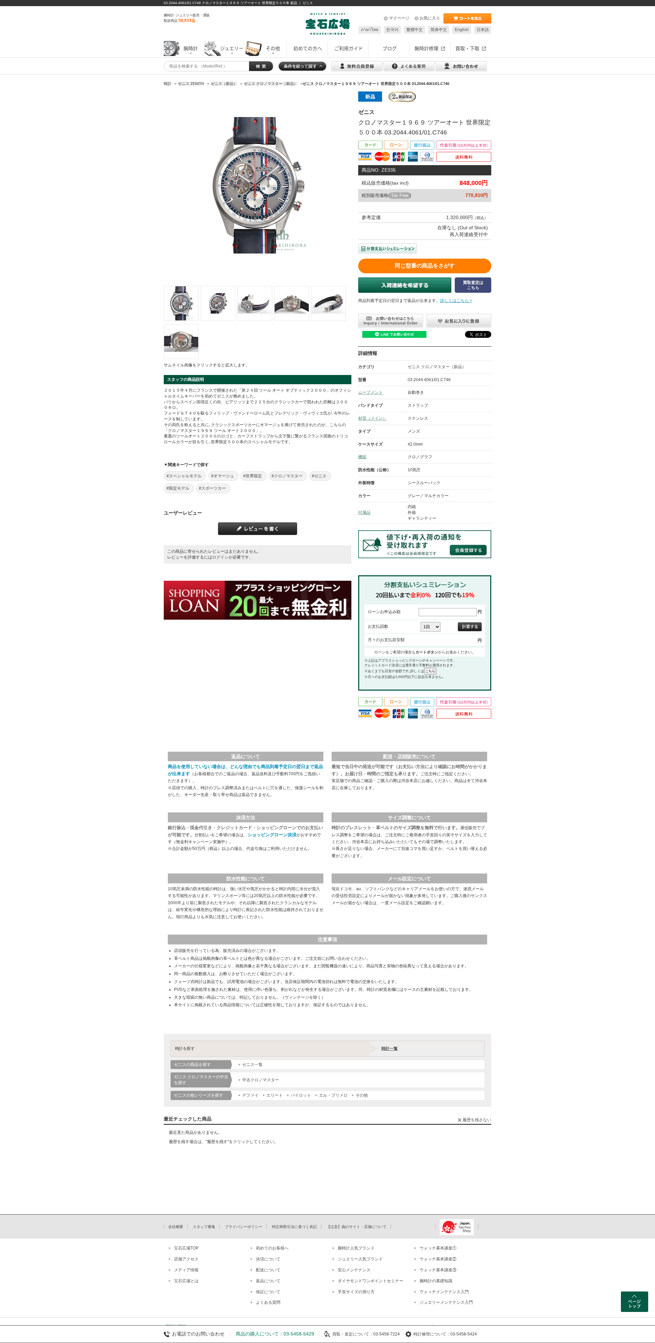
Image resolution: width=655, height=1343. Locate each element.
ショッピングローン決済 (272, 834)
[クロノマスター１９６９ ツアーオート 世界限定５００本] (181, 303)
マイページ (399, 18)
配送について (268, 1270)
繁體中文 (414, 29)
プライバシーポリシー (243, 1227)
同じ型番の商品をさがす (425, 266)
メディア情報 (186, 1270)
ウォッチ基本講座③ (438, 1270)
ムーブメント (370, 392)
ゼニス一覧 (252, 1064)
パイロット (301, 1095)
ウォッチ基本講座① (438, 1248)
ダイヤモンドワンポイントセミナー (370, 1281)
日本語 (483, 29)
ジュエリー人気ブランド (360, 1259)
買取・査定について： (352, 1334)
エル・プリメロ (333, 1095)
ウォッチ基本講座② (438, 1259)
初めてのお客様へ (272, 1248)
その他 (361, 1095)
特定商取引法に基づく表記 (294, 1227)
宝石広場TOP (186, 1248)
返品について (268, 1281)
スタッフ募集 (204, 1227)
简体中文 (439, 29)
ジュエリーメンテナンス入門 (446, 1302)
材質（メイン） (372, 418)
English (462, 29)
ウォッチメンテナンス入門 (444, 1291)
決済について (268, 1259)
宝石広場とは (186, 1281)
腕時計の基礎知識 (436, 1281)
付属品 (364, 512)
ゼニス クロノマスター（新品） (437, 366)
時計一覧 (389, 1048)
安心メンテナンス (354, 1270)
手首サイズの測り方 (356, 1291)
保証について (268, 1291)
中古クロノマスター (260, 1080)
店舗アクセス (186, 1259)
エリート (274, 1095)
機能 (362, 456)
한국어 (392, 29)
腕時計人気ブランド (356, 1248)
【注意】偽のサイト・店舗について (356, 1227)
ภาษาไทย (369, 29)
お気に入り (430, 18)
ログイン (220, 557)
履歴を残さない (477, 1119)
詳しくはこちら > (456, 300)
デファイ (250, 1095)
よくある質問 (268, 1302)
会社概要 (175, 1227)
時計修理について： (431, 1334)
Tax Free (399, 195)
